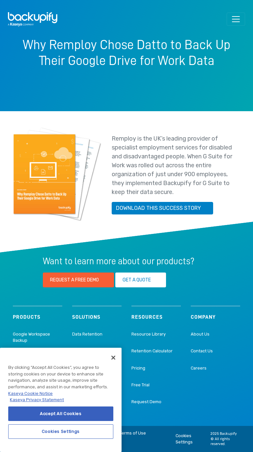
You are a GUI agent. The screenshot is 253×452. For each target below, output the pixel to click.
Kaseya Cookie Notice (30, 393)
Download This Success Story (158, 208)
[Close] (113, 357)
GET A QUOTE (137, 280)
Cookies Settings (184, 438)
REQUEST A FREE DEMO (74, 280)
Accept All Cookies (61, 413)
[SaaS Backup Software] (32, 19)
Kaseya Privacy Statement (37, 399)
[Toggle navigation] (236, 19)
